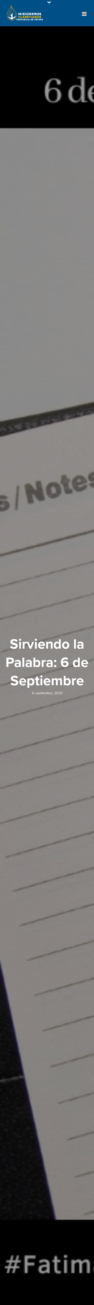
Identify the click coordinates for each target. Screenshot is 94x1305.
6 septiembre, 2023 (47, 693)
